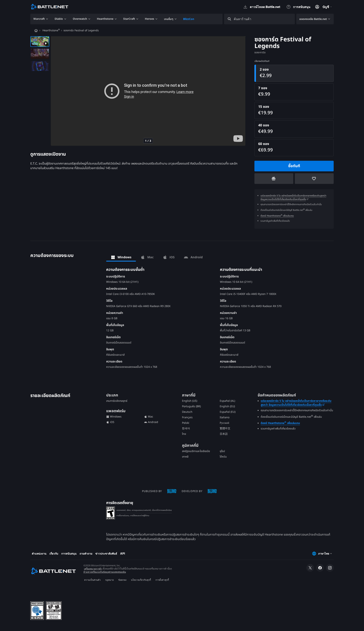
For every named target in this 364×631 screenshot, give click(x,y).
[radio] (294, 73)
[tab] (121, 257)
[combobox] (263, 19)
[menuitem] (41, 19)
